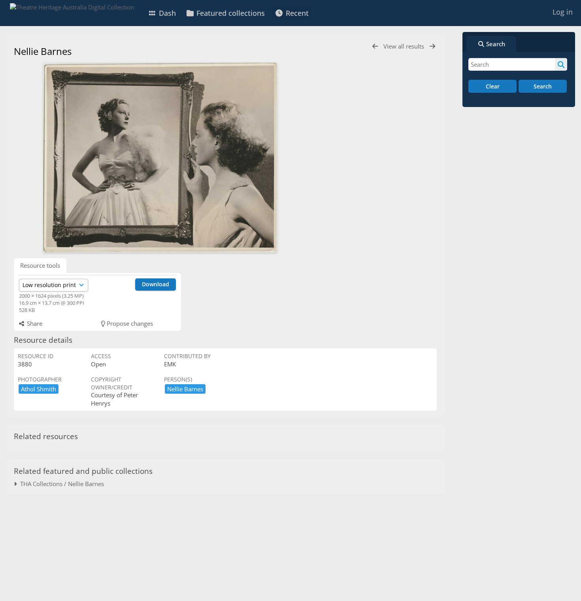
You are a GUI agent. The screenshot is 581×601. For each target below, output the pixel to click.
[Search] (561, 64)
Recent (296, 13)
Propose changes (129, 323)
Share (33, 323)
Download (155, 284)
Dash (166, 13)
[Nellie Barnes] (160, 157)
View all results (404, 46)
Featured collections (229, 13)
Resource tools (40, 265)
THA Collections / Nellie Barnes (60, 484)
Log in (563, 12)
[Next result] (432, 46)
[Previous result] (375, 46)
